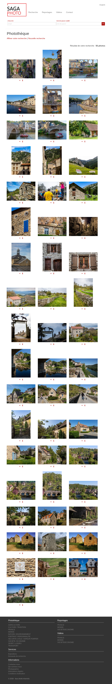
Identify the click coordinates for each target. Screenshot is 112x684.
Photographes (13, 669)
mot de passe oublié (63, 21)
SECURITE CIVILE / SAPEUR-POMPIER (23, 639)
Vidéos (59, 12)
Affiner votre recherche (17, 38)
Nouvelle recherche (36, 38)
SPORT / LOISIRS (14, 643)
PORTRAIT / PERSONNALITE (19, 636)
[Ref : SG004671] (21, 593)
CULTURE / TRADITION (17, 627)
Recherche (33, 12)
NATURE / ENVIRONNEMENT (19, 634)
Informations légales (15, 671)
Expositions (12, 654)
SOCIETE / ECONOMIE (16, 641)
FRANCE (11, 630)
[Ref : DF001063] (83, 567)
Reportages (47, 12)
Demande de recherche (17, 656)
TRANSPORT (13, 646)
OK (103, 23)
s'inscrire (11, 21)
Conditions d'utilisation (16, 674)
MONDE (11, 632)
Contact (69, 12)
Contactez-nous (14, 664)
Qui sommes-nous (15, 667)
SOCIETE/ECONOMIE (65, 630)
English (102, 5)
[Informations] (85, 579)
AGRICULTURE (14, 625)
